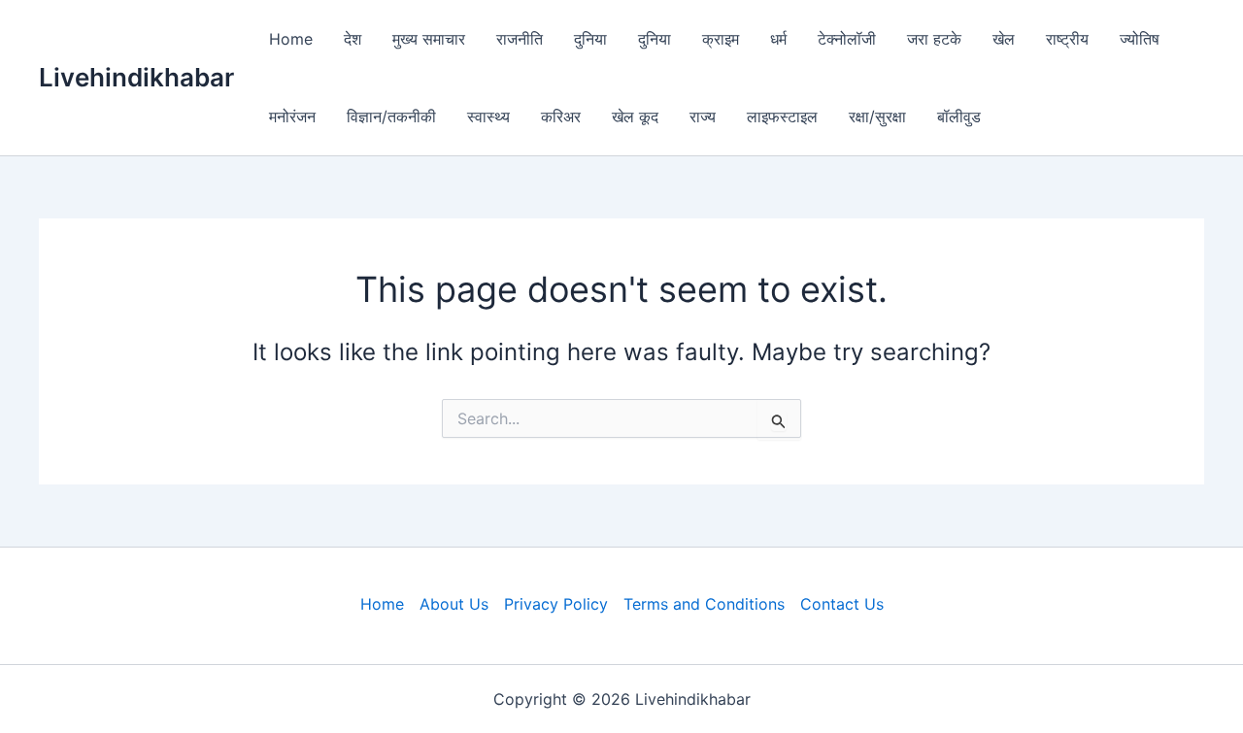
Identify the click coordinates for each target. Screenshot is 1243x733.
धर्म (778, 39)
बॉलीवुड (959, 116)
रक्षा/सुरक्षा (877, 116)
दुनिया (590, 39)
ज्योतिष (1139, 39)
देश (352, 39)
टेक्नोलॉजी (847, 39)
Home (291, 39)
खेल (1003, 39)
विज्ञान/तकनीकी (391, 116)
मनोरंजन (292, 116)
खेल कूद (635, 116)
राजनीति (519, 39)
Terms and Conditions (704, 604)
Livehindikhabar (136, 77)
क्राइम (720, 39)
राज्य (702, 116)
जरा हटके (934, 39)
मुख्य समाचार (428, 39)
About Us (454, 604)
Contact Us (842, 604)
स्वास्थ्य (488, 116)
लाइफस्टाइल (782, 116)
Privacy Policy (556, 604)
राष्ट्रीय (1067, 39)
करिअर (561, 116)
